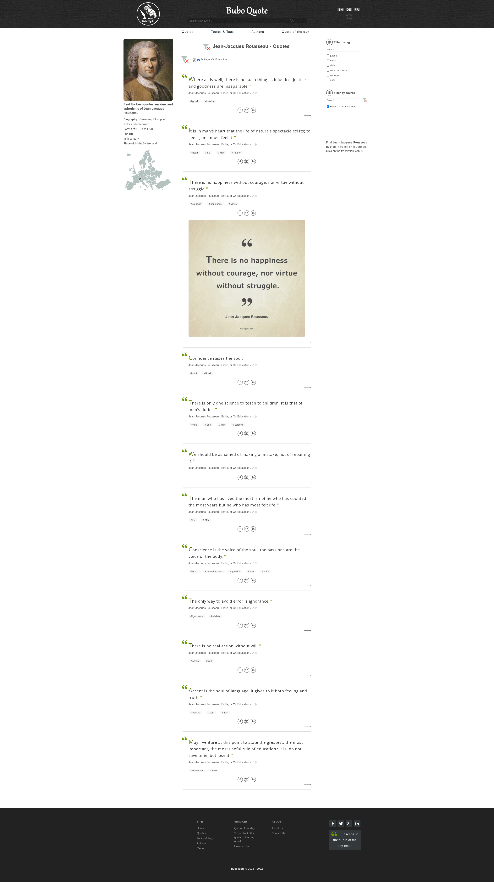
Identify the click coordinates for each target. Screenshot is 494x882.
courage (196, 203)
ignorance (197, 616)
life (208, 152)
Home (200, 828)
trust (208, 373)
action (195, 660)
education (197, 770)
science (239, 424)
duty (209, 424)
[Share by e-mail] (247, 110)
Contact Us (278, 833)
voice (266, 571)
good (195, 101)
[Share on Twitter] (341, 823)
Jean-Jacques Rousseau (204, 93)
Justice (211, 101)
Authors (257, 31)
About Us (277, 828)
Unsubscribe (242, 846)
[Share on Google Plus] (349, 823)
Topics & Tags (222, 31)
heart (195, 152)
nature (237, 152)
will (210, 660)
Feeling (196, 712)
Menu (200, 848)
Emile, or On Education (235, 93)
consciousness (215, 571)
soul (194, 373)
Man (222, 152)
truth (226, 712)
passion (236, 571)
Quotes (187, 31)
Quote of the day (295, 31)
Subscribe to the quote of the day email (345, 840)
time (214, 770)
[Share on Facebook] (241, 110)
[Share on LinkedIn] (254, 110)
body (195, 571)
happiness (216, 203)
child (194, 424)
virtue (234, 203)
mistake (216, 616)
